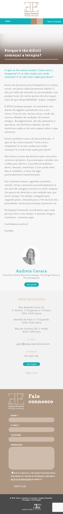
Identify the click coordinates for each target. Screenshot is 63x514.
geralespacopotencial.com (33, 344)
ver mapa (32, 364)
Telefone (16, 435)
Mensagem (16, 445)
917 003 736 (31, 356)
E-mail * (15, 425)
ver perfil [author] (31, 284)
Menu (7, 21)
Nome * (14, 415)
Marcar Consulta (54, 22)
